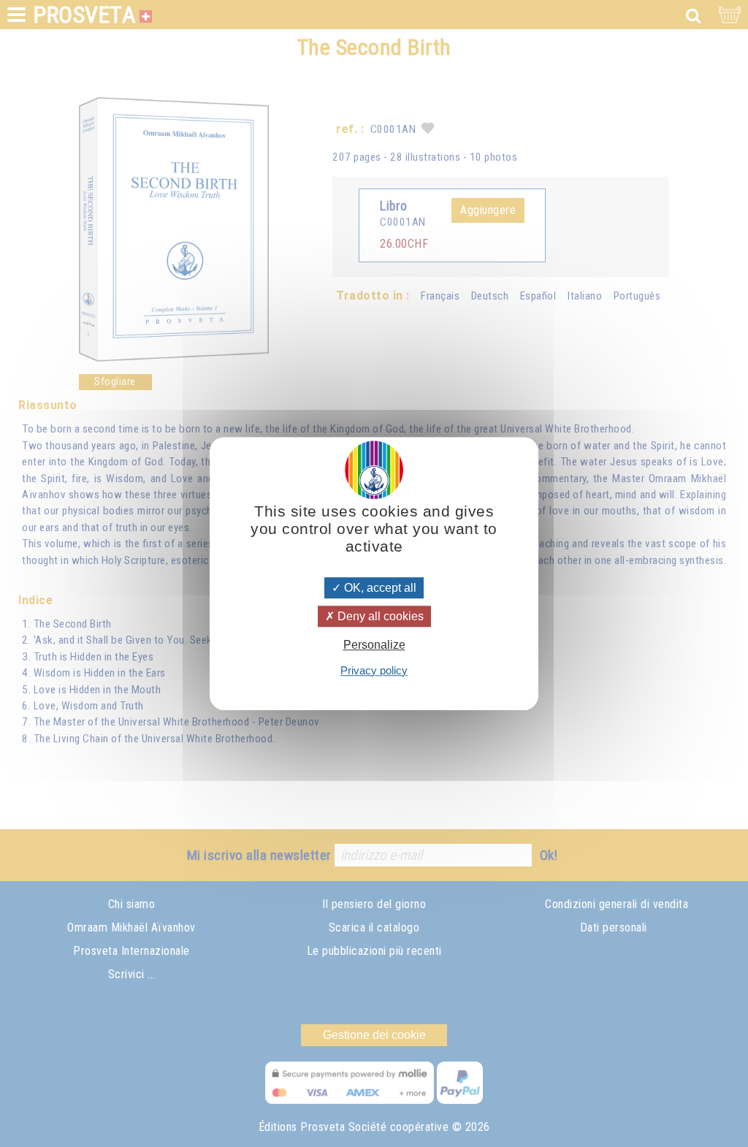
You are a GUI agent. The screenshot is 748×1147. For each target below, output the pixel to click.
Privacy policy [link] (374, 670)
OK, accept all (378, 588)
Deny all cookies (379, 616)
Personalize (374, 645)
